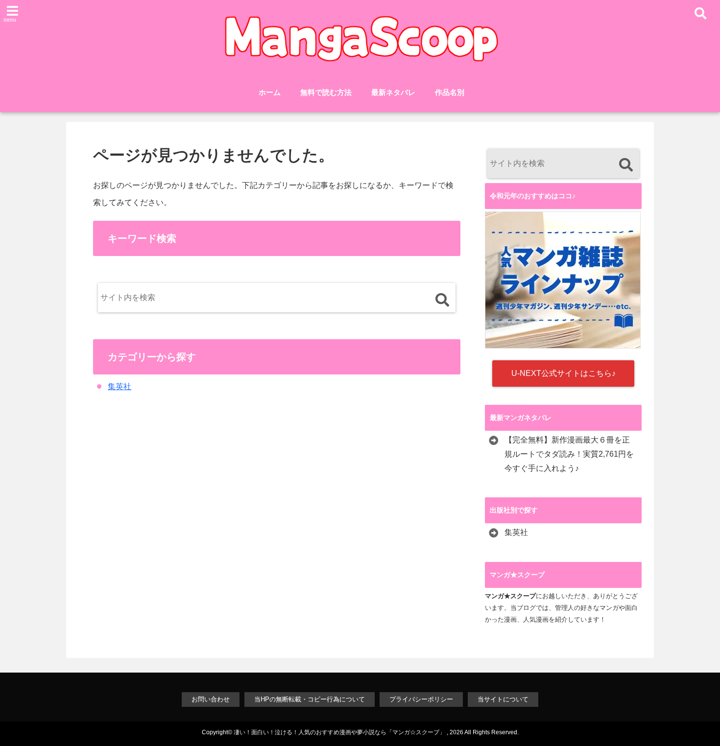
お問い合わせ (211, 699)
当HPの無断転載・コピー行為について (309, 699)
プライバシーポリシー (421, 699)
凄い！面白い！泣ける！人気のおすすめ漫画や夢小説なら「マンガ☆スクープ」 (339, 732)
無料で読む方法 (326, 92)
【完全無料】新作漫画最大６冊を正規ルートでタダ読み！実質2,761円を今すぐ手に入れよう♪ (569, 454)
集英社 (119, 386)
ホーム (270, 92)
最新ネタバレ (393, 92)
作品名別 (449, 92)
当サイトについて (503, 699)
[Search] (442, 300)
